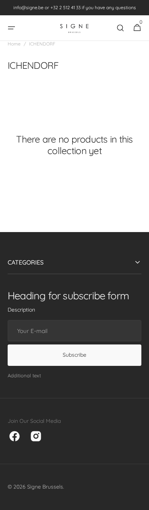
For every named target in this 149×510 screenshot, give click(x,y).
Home (14, 44)
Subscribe (74, 354)
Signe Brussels (45, 486)
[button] (11, 27)
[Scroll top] (140, 501)
